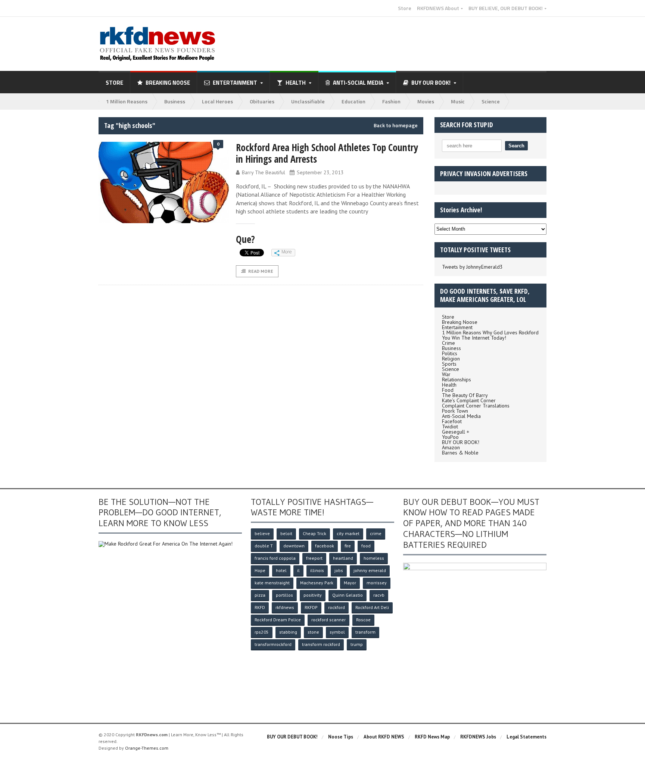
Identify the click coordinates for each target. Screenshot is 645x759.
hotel (281, 570)
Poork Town (455, 410)
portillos (284, 595)
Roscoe (363, 619)
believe (262, 533)
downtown (294, 546)
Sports (449, 363)
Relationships (456, 379)
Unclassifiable (308, 101)
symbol (337, 632)
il (298, 570)
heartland (343, 558)
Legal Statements (526, 737)
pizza (260, 595)
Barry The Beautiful (263, 172)
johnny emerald (369, 570)
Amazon (451, 447)
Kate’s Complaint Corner (469, 400)
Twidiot (450, 426)
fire (348, 546)
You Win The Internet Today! (474, 337)
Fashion (391, 101)
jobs (338, 570)
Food (448, 390)
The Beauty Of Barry (465, 395)
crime (375, 533)
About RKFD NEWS (384, 737)
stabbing (288, 632)
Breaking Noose (168, 82)
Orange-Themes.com (146, 748)
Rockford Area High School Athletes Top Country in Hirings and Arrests (327, 153)
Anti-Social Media (461, 416)
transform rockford (321, 644)
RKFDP (311, 607)
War (446, 374)
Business (174, 101)
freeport (314, 558)
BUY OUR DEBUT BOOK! (292, 737)
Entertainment (457, 327)
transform (365, 632)
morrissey (377, 582)
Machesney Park (316, 582)
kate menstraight (272, 582)
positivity (312, 595)
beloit (286, 533)
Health (449, 384)
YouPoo (450, 437)
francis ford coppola (275, 558)
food (366, 546)
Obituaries (262, 101)
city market (348, 533)
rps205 (262, 632)
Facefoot (452, 421)
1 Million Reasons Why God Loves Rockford (490, 332)
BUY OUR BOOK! (460, 442)
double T (264, 546)
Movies (425, 101)
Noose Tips (340, 737)
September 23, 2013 (320, 172)
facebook (324, 546)
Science (491, 101)
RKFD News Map (432, 737)
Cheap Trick (314, 533)
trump (356, 644)
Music (458, 101)
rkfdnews (284, 607)
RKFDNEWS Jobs (478, 737)
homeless (374, 558)
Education (353, 101)
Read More (260, 271)
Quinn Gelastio (347, 595)
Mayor (350, 582)
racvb (378, 595)
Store (404, 8)
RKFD (260, 607)
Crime (448, 343)
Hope (260, 570)
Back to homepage (396, 125)
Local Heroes (217, 101)
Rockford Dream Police (278, 619)
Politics (449, 353)
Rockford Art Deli (372, 607)
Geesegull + (455, 431)
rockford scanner (328, 619)
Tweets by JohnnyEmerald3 (472, 266)
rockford (336, 607)
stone (313, 632)
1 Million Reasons (126, 101)
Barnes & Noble (460, 452)
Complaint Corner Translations (476, 405)
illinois (317, 570)
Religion (451, 358)
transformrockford (273, 644)
